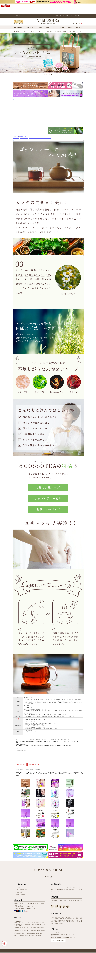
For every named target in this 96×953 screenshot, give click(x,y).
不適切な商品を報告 (35, 769)
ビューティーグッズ (24, 138)
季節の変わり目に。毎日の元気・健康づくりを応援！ (40, 138)
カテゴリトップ (16, 136)
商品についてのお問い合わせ (23, 769)
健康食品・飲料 (23, 136)
